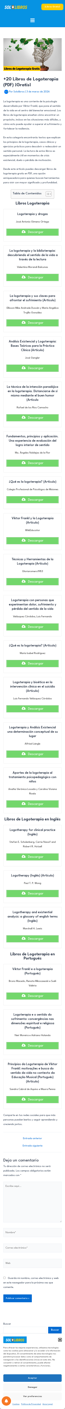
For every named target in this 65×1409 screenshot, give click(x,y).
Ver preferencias (32, 1396)
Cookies (16, 1404)
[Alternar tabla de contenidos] (47, 194)
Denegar (32, 1387)
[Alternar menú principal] (32, 20)
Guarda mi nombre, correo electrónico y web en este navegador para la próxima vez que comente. (31, 1283)
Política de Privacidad (31, 1404)
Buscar (7, 1324)
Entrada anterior (32, 1138)
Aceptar (32, 1378)
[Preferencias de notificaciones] (6, 1401)
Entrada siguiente (32, 1146)
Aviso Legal (47, 1404)
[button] (60, 1339)
